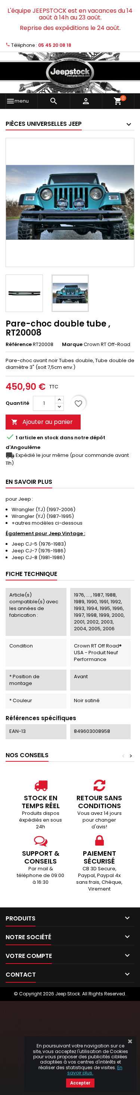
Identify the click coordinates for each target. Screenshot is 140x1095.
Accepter (80, 1083)
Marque (72, 344)
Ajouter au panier (42, 422)
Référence (19, 344)
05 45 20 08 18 (54, 45)
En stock (48, 437)
